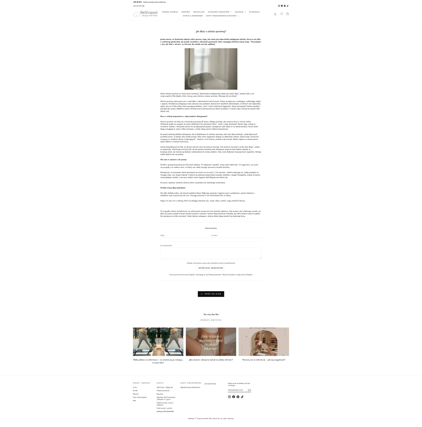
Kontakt (135, 391)
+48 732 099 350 (139, 6)
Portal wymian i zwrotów (164, 408)
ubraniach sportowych (208, 42)
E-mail (215, 235)
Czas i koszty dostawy (140, 397)
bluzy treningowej (238, 106)
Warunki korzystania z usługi (232, 275)
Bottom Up (223, 177)
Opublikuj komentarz (211, 268)
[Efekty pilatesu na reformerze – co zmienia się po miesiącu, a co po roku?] (158, 342)
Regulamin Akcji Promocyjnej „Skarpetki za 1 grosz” (166, 398)
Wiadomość (166, 246)
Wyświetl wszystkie (211, 320)
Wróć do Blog (212, 294)
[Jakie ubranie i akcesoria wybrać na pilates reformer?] (211, 342)
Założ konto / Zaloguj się (165, 387)
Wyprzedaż (254, 12)
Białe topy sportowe (209, 193)
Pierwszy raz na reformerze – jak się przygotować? (263, 359)
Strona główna (170, 12)
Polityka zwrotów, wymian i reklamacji (165, 404)
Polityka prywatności (214, 275)
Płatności (135, 394)
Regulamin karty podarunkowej (190, 387)
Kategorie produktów (219, 12)
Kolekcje (239, 12)
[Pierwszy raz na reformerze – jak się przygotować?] (264, 342)
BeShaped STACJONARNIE (165, 411)
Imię (162, 235)
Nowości (185, 12)
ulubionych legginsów (222, 106)
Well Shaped (211, 177)
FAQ (134, 401)
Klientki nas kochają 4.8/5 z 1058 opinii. (154, 2)
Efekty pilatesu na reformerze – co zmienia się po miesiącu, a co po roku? (158, 361)
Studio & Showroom (193, 16)
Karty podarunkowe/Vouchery (221, 16)
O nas (135, 387)
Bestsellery (199, 12)
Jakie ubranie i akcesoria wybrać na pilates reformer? (211, 359)
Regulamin (160, 394)
